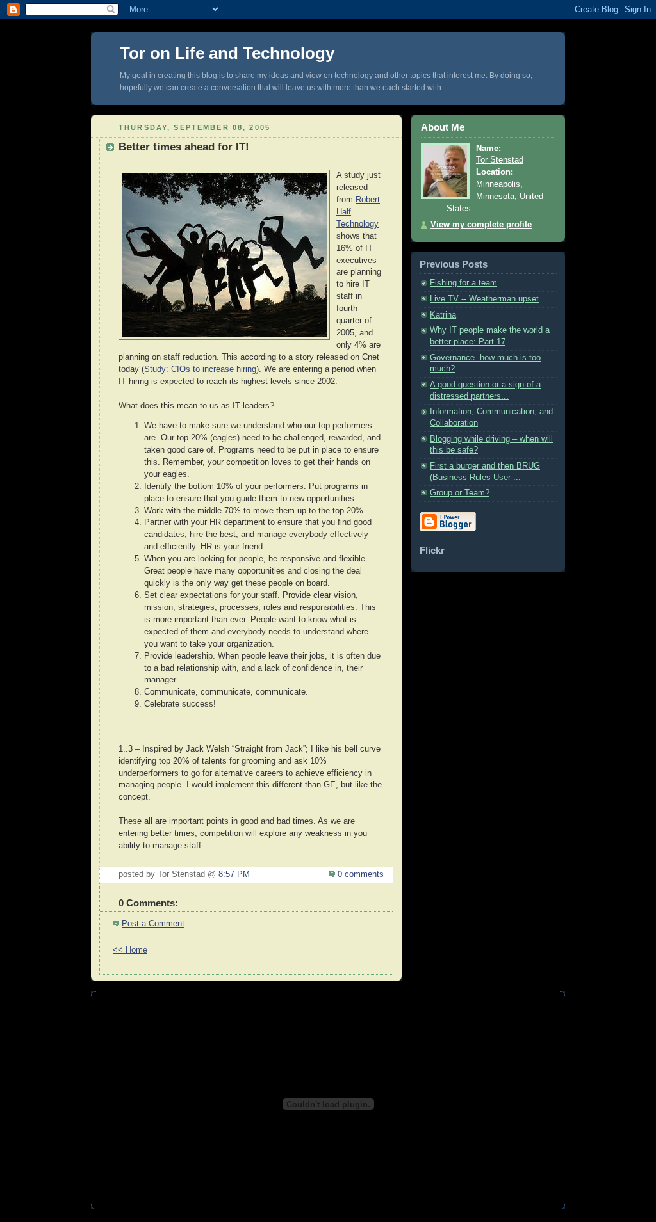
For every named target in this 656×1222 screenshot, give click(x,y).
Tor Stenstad (499, 160)
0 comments (361, 874)
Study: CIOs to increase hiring (200, 369)
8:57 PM (234, 874)
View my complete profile (481, 224)
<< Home (130, 949)
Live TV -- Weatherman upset (484, 298)
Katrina (443, 314)
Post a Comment (153, 923)
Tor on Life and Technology (227, 53)
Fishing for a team (463, 282)
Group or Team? (459, 492)
